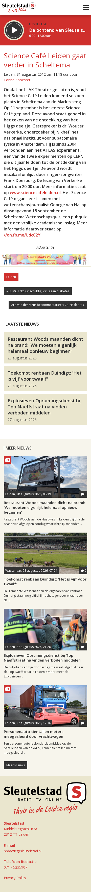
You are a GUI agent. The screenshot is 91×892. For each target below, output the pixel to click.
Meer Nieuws (15, 765)
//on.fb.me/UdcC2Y (22, 235)
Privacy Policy (15, 877)
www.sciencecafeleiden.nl (35, 192)
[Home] (19, 6)
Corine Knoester (17, 79)
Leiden (11, 277)
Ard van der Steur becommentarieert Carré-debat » (48, 305)
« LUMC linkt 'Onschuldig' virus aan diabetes (37, 291)
